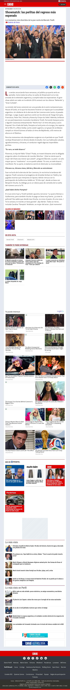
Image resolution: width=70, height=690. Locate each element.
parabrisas (14, 493)
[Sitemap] (45, 658)
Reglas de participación (57, 674)
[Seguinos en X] (33, 658)
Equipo (46, 674)
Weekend (39, 663)
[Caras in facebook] (28, 658)
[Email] (62, 87)
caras (55, 467)
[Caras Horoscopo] (35, 645)
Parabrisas (47, 663)
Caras (16, 667)
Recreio (63, 667)
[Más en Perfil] (15, 462)
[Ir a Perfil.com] (62, 1)
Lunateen (56, 663)
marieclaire (35, 467)
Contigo (22, 667)
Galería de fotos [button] (14, 22)
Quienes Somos (19, 674)
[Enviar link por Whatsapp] (54, 87)
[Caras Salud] (35, 637)
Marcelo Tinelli (10, 239)
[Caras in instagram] (24, 658)
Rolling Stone (46, 667)
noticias (14, 467)
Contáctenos (30, 674)
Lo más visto (11, 542)
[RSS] (41, 658)
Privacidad (39, 674)
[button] (35, 43)
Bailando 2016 (30, 239)
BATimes (63, 663)
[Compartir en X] (51, 87)
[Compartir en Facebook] (47, 87)
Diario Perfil (8, 663)
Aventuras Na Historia (33, 667)
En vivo (63, 4)
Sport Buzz (55, 667)
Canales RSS (8, 674)
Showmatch (20, 239)
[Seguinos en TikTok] (37, 658)
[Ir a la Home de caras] (10, 5)
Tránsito (35, 677)
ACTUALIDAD (8, 9)
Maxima (35, 670)
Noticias (16, 663)
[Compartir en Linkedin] (58, 87)
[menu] (5, 4)
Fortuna (32, 663)
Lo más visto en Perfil (16, 587)
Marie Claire (24, 663)
